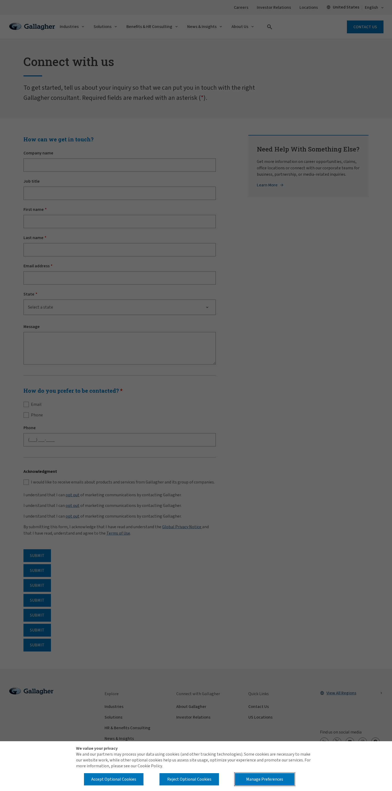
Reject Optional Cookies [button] (189, 779)
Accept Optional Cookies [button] (113, 779)
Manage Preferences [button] (264, 779)
